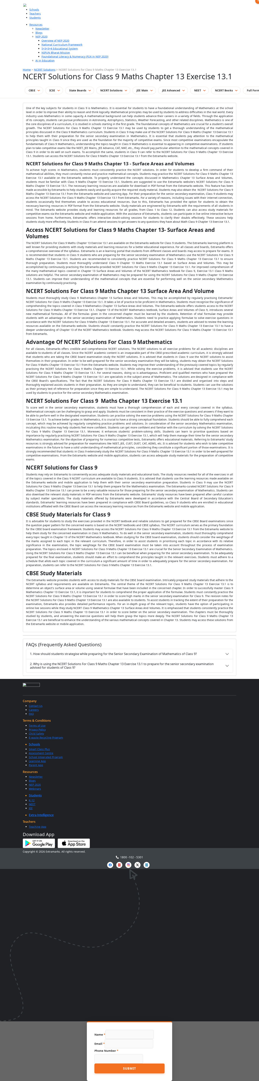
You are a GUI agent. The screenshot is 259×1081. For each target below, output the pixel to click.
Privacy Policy (37, 729)
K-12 (32, 800)
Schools (34, 9)
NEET (197, 90)
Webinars (35, 788)
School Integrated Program (46, 757)
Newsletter (42, 28)
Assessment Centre (41, 753)
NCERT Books (224, 90)
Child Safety (36, 733)
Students (35, 17)
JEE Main (142, 90)
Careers (34, 710)
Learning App (37, 761)
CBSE (32, 90)
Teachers (35, 13)
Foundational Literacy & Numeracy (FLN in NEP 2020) (75, 56)
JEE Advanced (171, 90)
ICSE (52, 90)
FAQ (31, 714)
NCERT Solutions (44, 69)
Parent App (36, 765)
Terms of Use (37, 725)
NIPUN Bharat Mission (56, 52)
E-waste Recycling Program (46, 737)
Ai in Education (45, 60)
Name (99, 1034)
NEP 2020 (41, 36)
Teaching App (37, 826)
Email (99, 1043)
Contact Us (35, 706)
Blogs (38, 32)
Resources (35, 24)
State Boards (77, 90)
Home (27, 69)
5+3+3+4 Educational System (60, 48)
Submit (129, 1068)
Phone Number (106, 1050)
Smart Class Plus (39, 749)
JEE (31, 808)
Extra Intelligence (41, 815)
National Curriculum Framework (62, 44)
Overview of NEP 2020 (55, 40)
